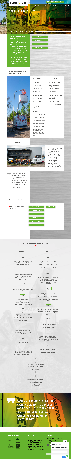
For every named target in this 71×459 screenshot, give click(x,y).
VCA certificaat (35, 214)
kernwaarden (39, 36)
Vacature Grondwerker (33, 444)
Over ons (31, 5)
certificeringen (39, 43)
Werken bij (54, 5)
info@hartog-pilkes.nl (53, 441)
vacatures (67, 5)
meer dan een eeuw (39, 47)
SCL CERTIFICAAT (50, 206)
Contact (61, 5)
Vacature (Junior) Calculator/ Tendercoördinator (35, 447)
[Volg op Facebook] (50, 445)
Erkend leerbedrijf (35, 224)
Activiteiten (38, 5)
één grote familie (39, 40)
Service (45, 5)
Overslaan (59, 456)
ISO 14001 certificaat (36, 210)
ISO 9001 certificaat (35, 206)
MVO (50, 5)
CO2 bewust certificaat (35, 221)
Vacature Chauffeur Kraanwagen (36, 449)
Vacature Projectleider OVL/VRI (35, 438)
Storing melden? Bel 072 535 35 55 (54, 1)
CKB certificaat (35, 217)
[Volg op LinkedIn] (48, 445)
